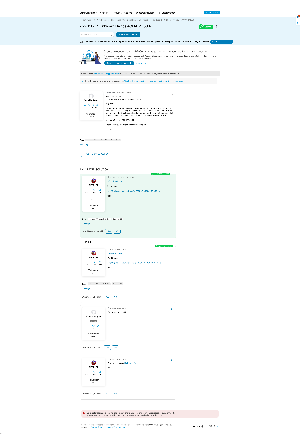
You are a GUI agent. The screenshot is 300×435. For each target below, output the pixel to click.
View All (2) (84, 145)
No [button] (117, 231)
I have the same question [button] (96, 154)
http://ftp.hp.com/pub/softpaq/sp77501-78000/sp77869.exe (133, 191)
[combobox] (97, 34)
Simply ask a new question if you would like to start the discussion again (155, 81)
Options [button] (217, 26)
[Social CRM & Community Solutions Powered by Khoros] (198, 426)
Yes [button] (109, 231)
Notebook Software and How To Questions (129, 20)
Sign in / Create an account (119, 63)
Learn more (141, 63)
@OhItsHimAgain (114, 181)
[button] (172, 92)
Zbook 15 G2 (115, 140)
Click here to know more (222, 42)
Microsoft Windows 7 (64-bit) (97, 140)
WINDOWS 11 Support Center (107, 74)
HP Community (86, 20)
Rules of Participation (116, 427)
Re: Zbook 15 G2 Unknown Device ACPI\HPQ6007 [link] (174, 20)
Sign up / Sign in (212, 12)
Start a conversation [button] (128, 34)
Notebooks (102, 20)
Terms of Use (97, 427)
